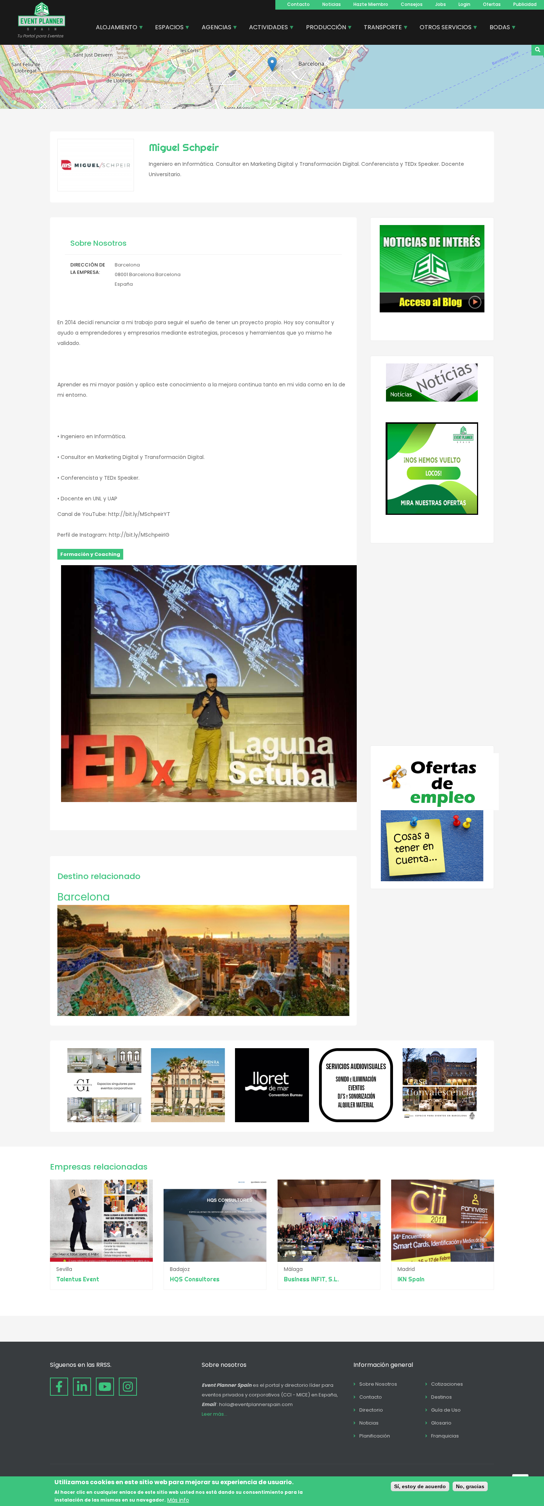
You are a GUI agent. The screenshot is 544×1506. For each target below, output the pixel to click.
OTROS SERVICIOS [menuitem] (442, 28)
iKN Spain (410, 1279)
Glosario (441, 1422)
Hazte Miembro (370, 4)
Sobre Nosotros (378, 1384)
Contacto (298, 4)
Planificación (374, 1435)
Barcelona (83, 897)
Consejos (412, 4)
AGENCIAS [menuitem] (213, 28)
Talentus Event (77, 1279)
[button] (272, 64)
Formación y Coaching (90, 554)
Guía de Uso (446, 1409)
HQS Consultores (194, 1279)
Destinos (441, 1397)
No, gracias (470, 1486)
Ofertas (492, 4)
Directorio (371, 1409)
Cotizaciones (447, 1384)
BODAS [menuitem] (497, 28)
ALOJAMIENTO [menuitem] (113, 28)
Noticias (331, 4)
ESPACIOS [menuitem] (167, 28)
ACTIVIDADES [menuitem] (266, 28)
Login (464, 4)
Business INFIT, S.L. (311, 1279)
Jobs (440, 4)
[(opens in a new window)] (104, 1120)
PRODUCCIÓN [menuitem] (323, 28)
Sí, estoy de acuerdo (420, 1486)
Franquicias (445, 1435)
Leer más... (214, 1414)
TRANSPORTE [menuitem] (380, 28)
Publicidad (525, 4)
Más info (178, 1499)
